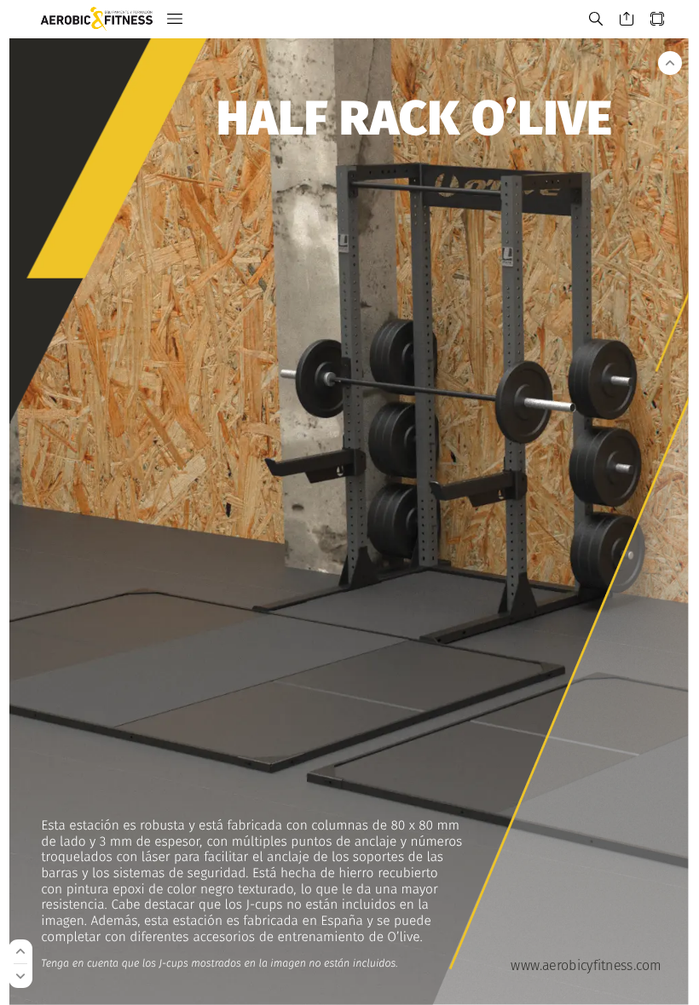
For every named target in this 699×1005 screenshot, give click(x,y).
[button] (174, 19)
